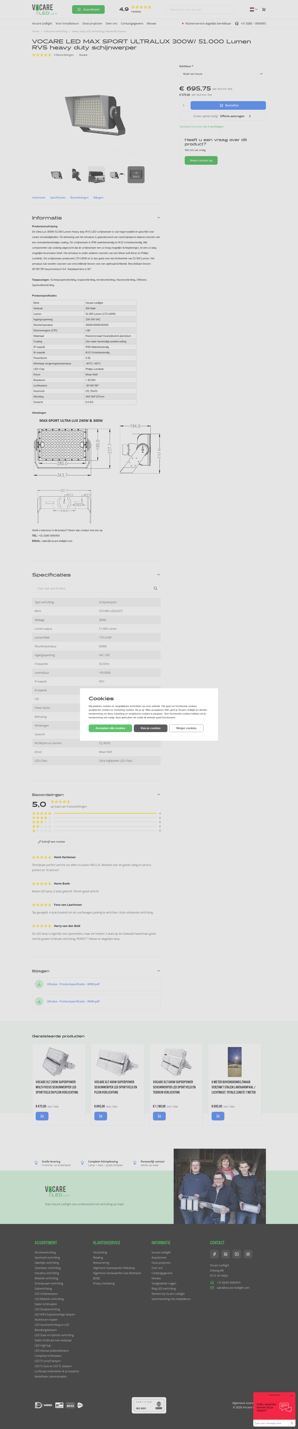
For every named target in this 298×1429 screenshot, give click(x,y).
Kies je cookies (151, 728)
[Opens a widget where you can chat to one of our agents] (274, 1409)
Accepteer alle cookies (110, 728)
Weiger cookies (186, 728)
